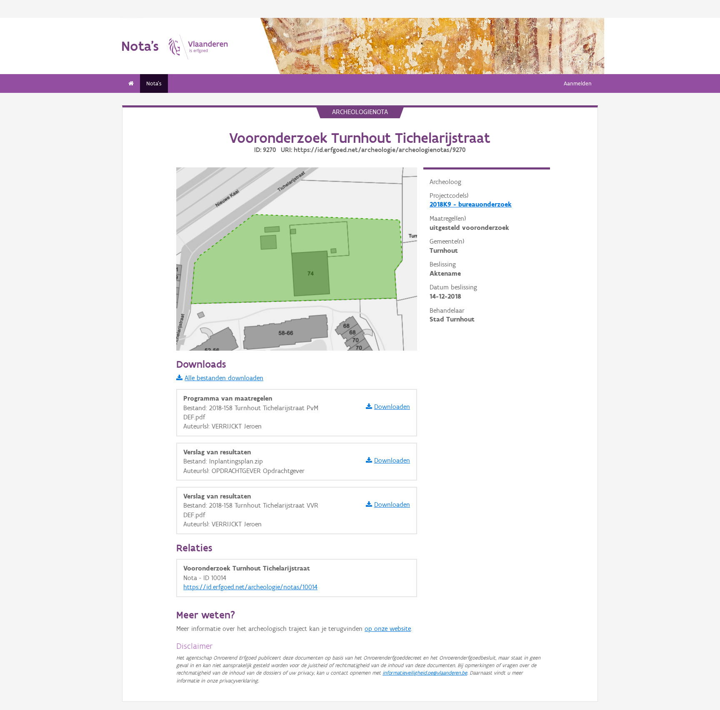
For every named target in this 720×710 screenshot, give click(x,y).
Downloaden (392, 407)
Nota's (154, 83)
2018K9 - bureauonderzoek (471, 204)
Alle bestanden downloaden (224, 378)
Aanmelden (578, 83)
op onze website (388, 629)
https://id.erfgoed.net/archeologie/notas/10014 (250, 587)
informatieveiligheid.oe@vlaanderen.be (424, 673)
